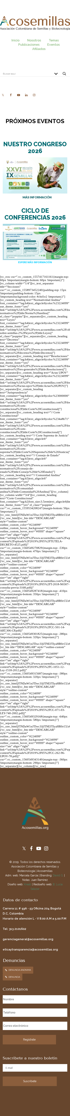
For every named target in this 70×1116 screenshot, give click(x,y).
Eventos (53, 44)
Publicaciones (28, 44)
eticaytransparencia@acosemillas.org (30, 949)
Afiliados (39, 49)
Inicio (15, 40)
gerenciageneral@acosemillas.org (28, 939)
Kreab (27, 884)
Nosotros (34, 40)
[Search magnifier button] (64, 74)
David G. (58, 875)
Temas (54, 40)
